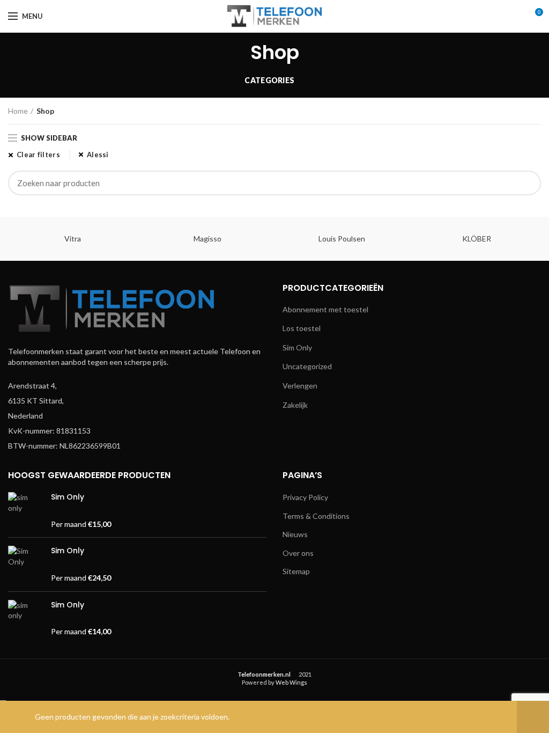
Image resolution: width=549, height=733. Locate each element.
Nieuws (295, 534)
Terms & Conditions (316, 516)
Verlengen (300, 385)
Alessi (98, 154)
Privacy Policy (305, 497)
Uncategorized (307, 366)
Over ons (298, 553)
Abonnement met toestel (325, 309)
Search (526, 183)
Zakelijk (295, 404)
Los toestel (302, 328)
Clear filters (38, 154)
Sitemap (296, 571)
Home (18, 110)
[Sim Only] (25, 510)
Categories (269, 80)
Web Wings (291, 682)
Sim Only (297, 347)
